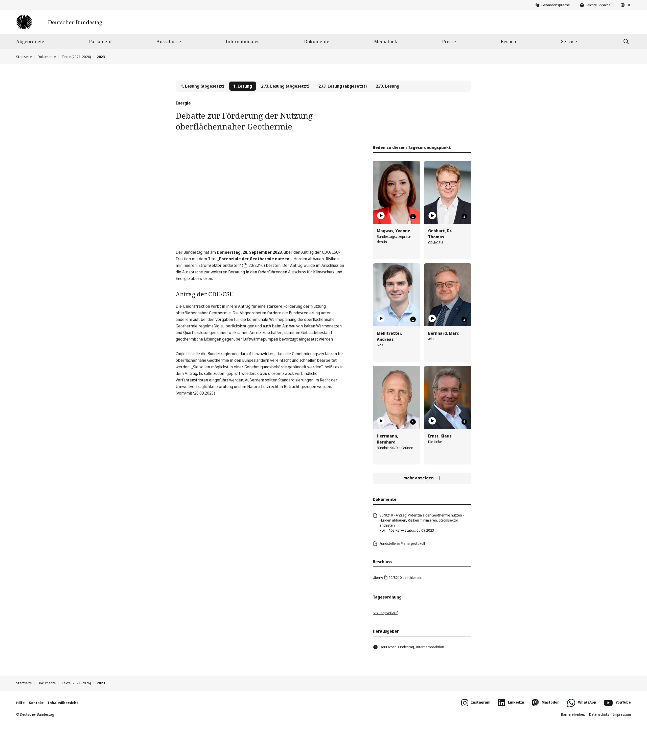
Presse (449, 41)
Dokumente (316, 41)
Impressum (622, 714)
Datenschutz (599, 714)
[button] (624, 5)
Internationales (242, 41)
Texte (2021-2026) (76, 56)
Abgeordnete (30, 41)
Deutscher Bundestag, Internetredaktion (412, 646)
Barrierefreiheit (573, 714)
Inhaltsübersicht (63, 702)
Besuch (508, 41)
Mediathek (385, 41)
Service (569, 41)
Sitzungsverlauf (385, 612)
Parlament (100, 41)
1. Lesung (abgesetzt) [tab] (202, 86)
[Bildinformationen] (413, 217)
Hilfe (20, 702)
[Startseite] (59, 22)
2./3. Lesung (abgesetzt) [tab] (285, 86)
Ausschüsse (168, 41)
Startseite (24, 56)
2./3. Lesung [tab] (387, 86)
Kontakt (36, 702)
